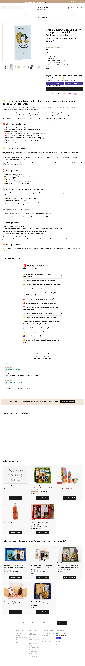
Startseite (48, 27)
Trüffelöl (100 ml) (11, 133)
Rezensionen (42, 18)
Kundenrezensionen (21, 637)
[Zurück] (3, 67)
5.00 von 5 (46, 357)
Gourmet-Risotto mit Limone (14, 130)
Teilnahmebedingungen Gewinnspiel (35, 657)
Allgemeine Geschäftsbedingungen (35, 642)
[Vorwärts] (41, 67)
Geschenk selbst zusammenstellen (38, 14)
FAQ (17, 640)
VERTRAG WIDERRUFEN (33, 634)
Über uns (18, 633)
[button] (50, 48)
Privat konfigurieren (55, 83)
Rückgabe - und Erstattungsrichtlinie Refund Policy (34, 647)
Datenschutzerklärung (35, 639)
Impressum (32, 637)
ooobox (14, 461)
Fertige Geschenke (14, 14)
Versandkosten (57, 85)
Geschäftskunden (62, 14)
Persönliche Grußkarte (12, 143)
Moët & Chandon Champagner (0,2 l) (16, 128)
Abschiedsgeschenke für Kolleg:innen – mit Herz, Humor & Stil (39, 540)
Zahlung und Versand (35, 654)
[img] (9, 367)
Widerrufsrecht (33, 651)
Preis (47, 49)
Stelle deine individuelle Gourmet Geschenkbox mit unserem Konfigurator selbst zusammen (30, 248)
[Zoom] (22, 42)
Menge (48, 68)
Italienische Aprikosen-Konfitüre (15, 131)
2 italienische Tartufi (12, 135)
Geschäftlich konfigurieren (73, 83)
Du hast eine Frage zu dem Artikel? (14, 258)
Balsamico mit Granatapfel (13, 137)
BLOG (18, 642)
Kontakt (75, 14)
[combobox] (12, 7)
